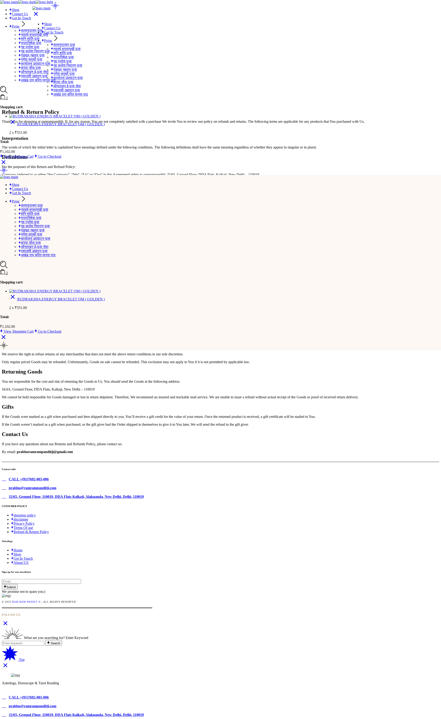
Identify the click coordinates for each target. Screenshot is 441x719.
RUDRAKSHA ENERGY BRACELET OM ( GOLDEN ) (61, 124)
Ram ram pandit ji (26, 601)
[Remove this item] (12, 124)
